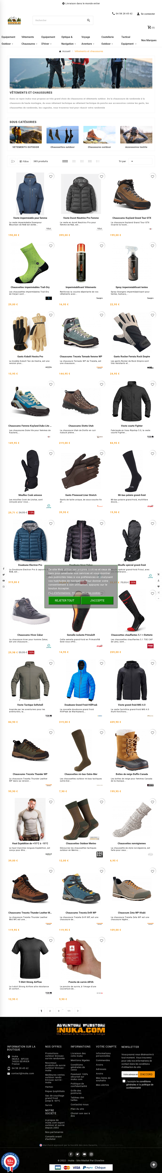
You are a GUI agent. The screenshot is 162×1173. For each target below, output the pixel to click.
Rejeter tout (64, 600)
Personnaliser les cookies (86, 593)
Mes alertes (102, 1085)
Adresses (101, 1069)
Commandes (103, 1060)
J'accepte (97, 600)
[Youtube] (84, 1154)
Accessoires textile (136, 147)
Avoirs (99, 1064)
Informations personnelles (103, 1054)
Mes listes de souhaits (103, 1079)
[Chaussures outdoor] (99, 134)
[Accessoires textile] (136, 134)
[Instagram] (91, 1154)
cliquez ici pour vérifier (110, 1145)
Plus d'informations (59, 593)
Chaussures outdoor (99, 147)
